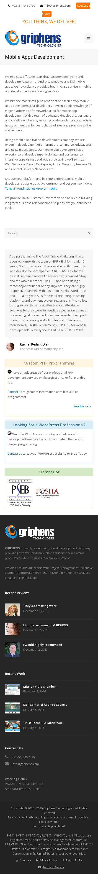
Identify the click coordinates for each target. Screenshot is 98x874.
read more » (82, 406)
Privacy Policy (48, 860)
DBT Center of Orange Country (45, 704)
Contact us (15, 392)
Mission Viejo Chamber (39, 686)
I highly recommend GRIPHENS (45, 625)
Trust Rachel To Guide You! (43, 723)
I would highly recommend (42, 645)
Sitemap (25, 860)
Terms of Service (53, 867)
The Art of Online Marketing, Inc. (42, 349)
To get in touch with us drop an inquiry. (31, 188)
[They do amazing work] (12, 609)
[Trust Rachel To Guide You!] (12, 726)
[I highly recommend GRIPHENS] (12, 629)
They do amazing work (40, 606)
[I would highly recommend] (12, 649)
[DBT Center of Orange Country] (12, 707)
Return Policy (74, 860)
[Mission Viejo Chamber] (12, 689)
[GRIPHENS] (30, 538)
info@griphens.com (58, 6)
